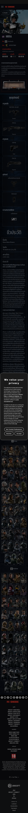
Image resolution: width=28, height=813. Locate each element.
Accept (19, 433)
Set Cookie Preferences (14, 429)
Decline (8, 433)
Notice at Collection (14, 396)
